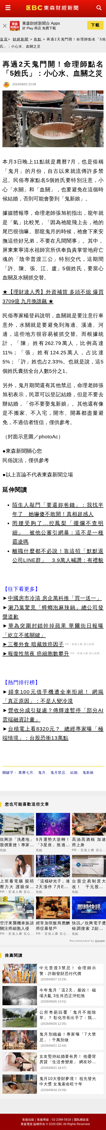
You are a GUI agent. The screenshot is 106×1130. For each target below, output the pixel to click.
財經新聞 (20, 39)
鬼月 (42, 772)
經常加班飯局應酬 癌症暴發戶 (53, 926)
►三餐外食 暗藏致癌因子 (33, 644)
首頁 (4, 39)
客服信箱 (28, 1119)
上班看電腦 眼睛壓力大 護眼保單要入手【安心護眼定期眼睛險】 (17, 884)
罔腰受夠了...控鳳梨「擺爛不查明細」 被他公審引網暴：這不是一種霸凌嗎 (58, 532)
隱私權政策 (81, 1119)
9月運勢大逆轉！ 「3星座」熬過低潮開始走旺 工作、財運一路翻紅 (53, 842)
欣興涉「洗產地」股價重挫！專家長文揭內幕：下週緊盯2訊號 (17, 842)
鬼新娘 (88, 772)
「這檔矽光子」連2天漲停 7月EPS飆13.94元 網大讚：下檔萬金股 (53, 884)
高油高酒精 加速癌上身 (89, 842)
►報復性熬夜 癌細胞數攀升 (35, 653)
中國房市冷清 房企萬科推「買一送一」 (55, 598)
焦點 (38, 39)
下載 (95, 25)
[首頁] (53, 7)
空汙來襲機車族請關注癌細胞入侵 (17, 926)
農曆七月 (25, 772)
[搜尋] (97, 12)
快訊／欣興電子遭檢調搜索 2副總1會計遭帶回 (89, 926)
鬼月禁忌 (58, 772)
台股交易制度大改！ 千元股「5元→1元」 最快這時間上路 (89, 884)
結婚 (74, 772)
